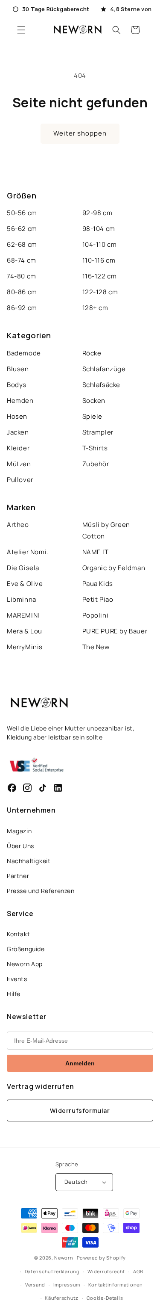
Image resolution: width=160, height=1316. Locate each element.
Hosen (17, 416)
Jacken (18, 432)
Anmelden (80, 1063)
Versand (35, 1284)
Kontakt (18, 934)
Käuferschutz (61, 1298)
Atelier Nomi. (28, 551)
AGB (138, 1271)
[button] (21, 30)
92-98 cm (97, 212)
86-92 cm (22, 307)
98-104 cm (98, 228)
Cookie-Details (105, 1298)
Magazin (19, 831)
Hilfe (13, 994)
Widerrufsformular (80, 1110)
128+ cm (95, 307)
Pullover (20, 479)
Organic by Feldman (113, 567)
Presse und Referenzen (41, 891)
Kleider (18, 448)
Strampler (97, 432)
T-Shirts (95, 448)
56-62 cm (22, 228)
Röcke (92, 353)
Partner (18, 876)
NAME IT (95, 551)
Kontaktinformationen (115, 1284)
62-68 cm (22, 244)
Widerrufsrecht (106, 1271)
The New (96, 646)
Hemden (20, 400)
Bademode (24, 353)
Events (17, 979)
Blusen (18, 368)
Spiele (92, 416)
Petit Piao (97, 599)
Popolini (95, 615)
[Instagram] (27, 788)
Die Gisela (23, 567)
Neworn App (25, 964)
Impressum (66, 1284)
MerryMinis (25, 646)
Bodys (16, 384)
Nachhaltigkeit (28, 861)
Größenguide (26, 949)
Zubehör (95, 463)
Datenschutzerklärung (52, 1271)
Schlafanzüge (104, 368)
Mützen (19, 463)
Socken (94, 400)
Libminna (21, 599)
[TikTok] (43, 788)
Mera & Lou (24, 631)
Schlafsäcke (101, 384)
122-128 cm (100, 291)
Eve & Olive (25, 583)
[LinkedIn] (58, 788)
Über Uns (20, 846)
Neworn (63, 1257)
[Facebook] (12, 788)
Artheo (18, 524)
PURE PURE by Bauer (115, 631)
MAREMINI (23, 615)
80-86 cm (22, 291)
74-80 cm (21, 276)
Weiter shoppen (80, 133)
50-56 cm (22, 212)
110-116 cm (99, 260)
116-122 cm (99, 276)
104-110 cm (99, 244)
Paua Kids (97, 583)
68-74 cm (21, 260)
